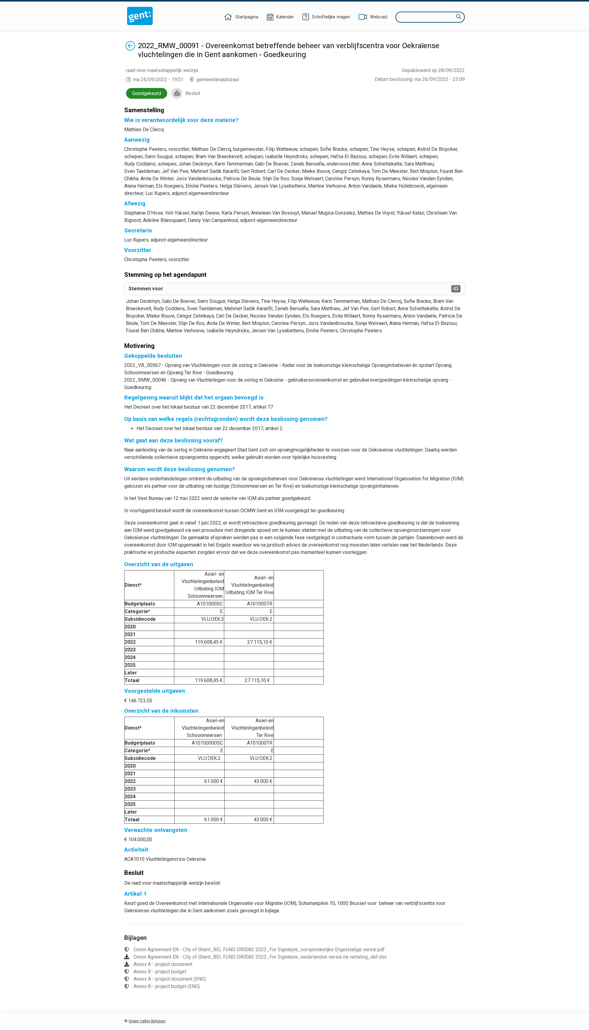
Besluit (192, 93)
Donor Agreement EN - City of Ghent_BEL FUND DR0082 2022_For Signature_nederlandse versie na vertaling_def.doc (260, 957)
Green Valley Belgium (147, 1021)
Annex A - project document (162, 964)
